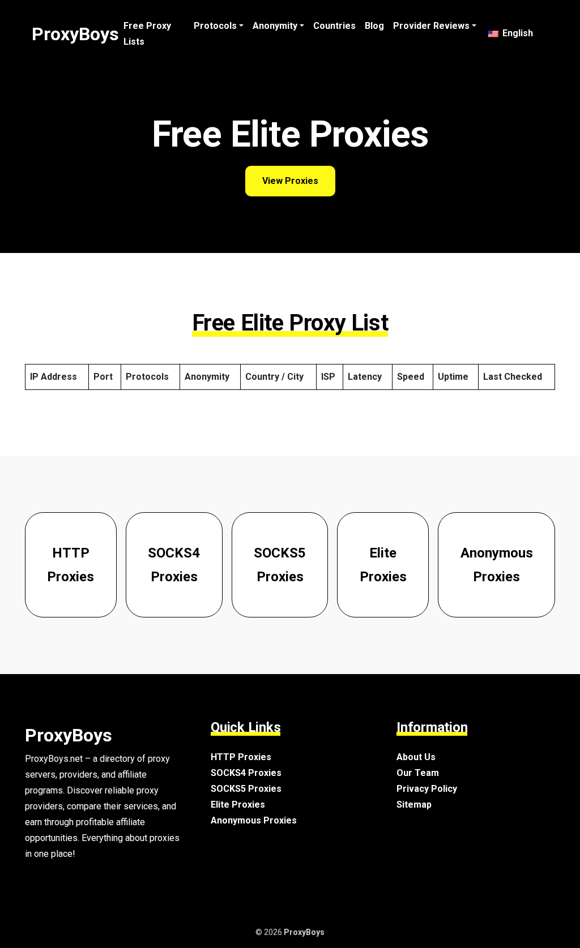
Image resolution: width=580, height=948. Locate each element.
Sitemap (414, 804)
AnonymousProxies (496, 565)
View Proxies (290, 180)
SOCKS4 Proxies (246, 772)
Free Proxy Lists (147, 33)
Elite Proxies (238, 804)
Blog (374, 25)
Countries (334, 25)
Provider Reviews (431, 25)
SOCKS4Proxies (174, 565)
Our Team (417, 772)
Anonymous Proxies (254, 820)
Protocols (215, 25)
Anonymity (275, 25)
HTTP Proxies (241, 757)
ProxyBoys (75, 34)
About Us (416, 757)
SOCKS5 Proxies (246, 788)
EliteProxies (383, 565)
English (516, 33)
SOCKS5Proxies (280, 565)
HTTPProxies (70, 565)
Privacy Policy (426, 788)
